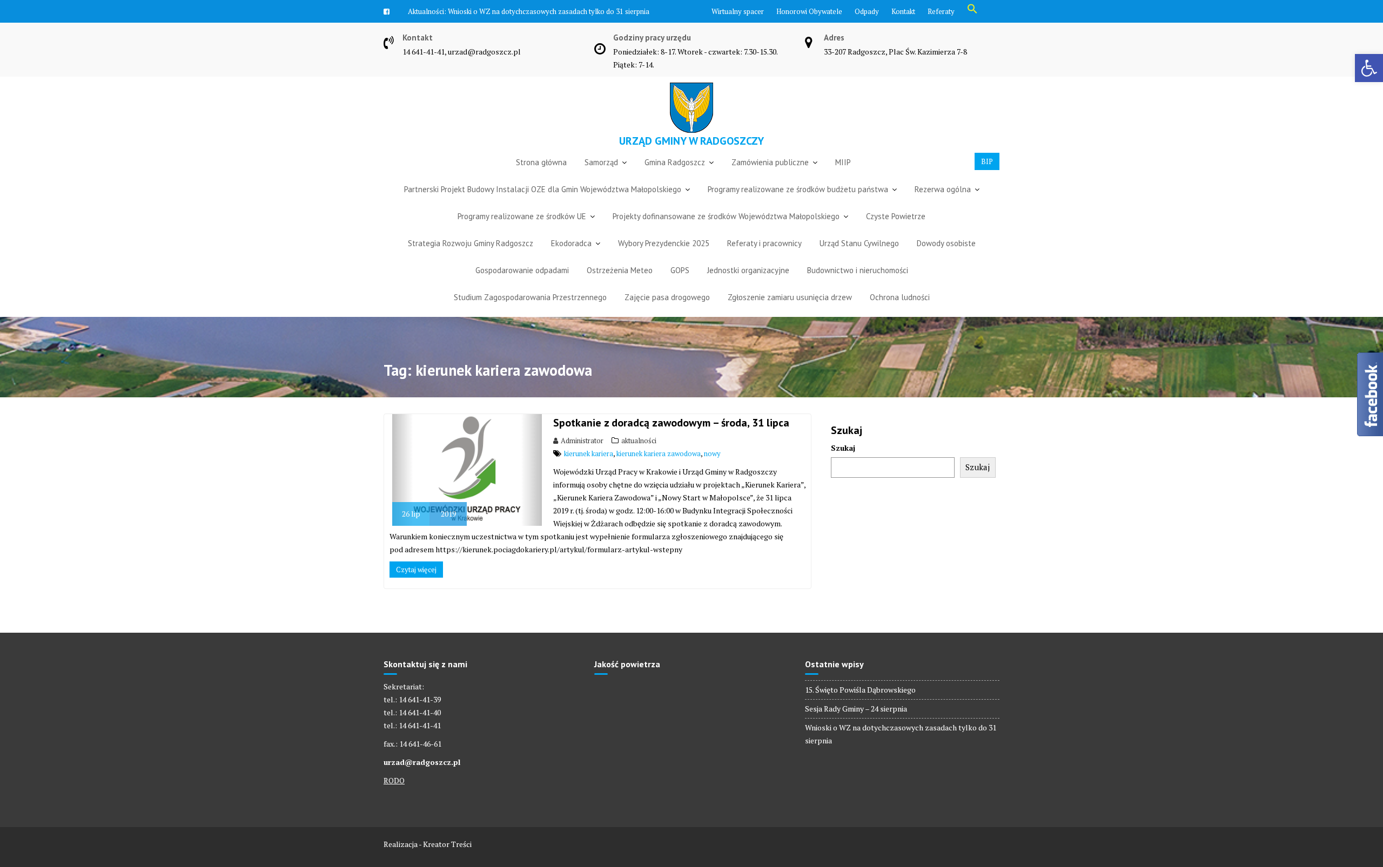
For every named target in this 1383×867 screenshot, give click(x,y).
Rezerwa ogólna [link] (943, 206)
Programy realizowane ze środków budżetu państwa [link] (798, 206)
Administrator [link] (582, 458)
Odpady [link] (867, 11)
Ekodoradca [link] (571, 260)
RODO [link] (394, 798)
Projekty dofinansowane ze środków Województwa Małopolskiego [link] (726, 233)
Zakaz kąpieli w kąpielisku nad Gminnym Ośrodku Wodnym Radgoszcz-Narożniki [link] (549, 28)
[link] (1369, 68)
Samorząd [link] (601, 179)
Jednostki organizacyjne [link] (748, 287)
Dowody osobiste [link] (946, 260)
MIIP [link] (843, 179)
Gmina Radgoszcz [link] (674, 179)
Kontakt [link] (903, 11)
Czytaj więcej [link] (416, 587)
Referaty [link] (941, 11)
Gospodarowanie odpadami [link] (522, 287)
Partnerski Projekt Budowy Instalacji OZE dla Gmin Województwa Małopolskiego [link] (542, 206)
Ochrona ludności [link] (900, 314)
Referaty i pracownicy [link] (764, 260)
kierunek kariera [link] (588, 471)
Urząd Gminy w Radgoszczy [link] (691, 158)
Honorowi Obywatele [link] (809, 11)
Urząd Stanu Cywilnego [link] (859, 260)
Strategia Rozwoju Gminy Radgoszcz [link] (470, 260)
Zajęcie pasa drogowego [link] (667, 314)
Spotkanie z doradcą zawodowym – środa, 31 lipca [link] (671, 440)
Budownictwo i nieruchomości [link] (857, 287)
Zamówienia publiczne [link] (770, 179)
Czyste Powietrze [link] (895, 233)
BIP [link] (987, 179)
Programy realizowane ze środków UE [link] (522, 233)
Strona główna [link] (541, 179)
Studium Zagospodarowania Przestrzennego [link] (530, 314)
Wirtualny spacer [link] (737, 11)
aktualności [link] (638, 458)
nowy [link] (712, 471)
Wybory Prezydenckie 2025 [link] (663, 260)
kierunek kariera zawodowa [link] (658, 471)
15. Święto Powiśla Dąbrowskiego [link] (860, 707)
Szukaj (843, 465)
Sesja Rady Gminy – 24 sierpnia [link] (856, 726)
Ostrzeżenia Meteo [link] (620, 287)
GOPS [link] (679, 287)
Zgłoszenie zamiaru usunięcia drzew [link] (790, 314)
